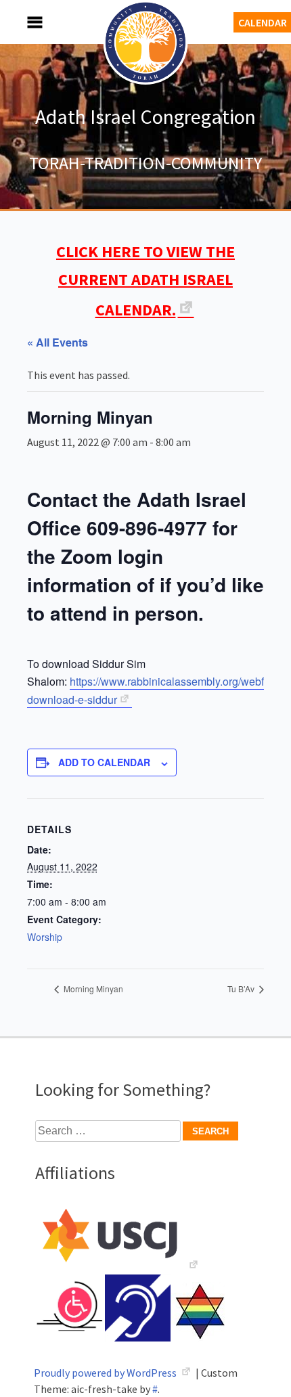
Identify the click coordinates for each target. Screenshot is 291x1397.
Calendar (262, 22)
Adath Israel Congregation (145, 116)
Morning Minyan (92, 988)
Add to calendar (104, 762)
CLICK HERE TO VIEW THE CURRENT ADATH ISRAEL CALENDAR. (145, 280)
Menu (20, 22)
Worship (44, 937)
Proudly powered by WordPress (106, 1372)
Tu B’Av (241, 988)
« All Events (57, 342)
